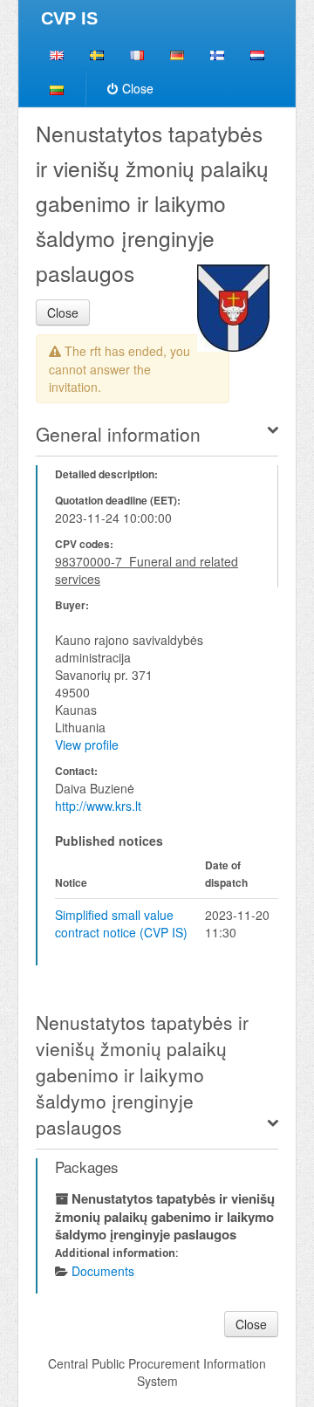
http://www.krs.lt (98, 805)
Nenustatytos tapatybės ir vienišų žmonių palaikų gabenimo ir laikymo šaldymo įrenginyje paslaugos (142, 1074)
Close (138, 88)
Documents (103, 1271)
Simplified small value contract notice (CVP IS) (121, 923)
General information (118, 434)
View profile (87, 744)
